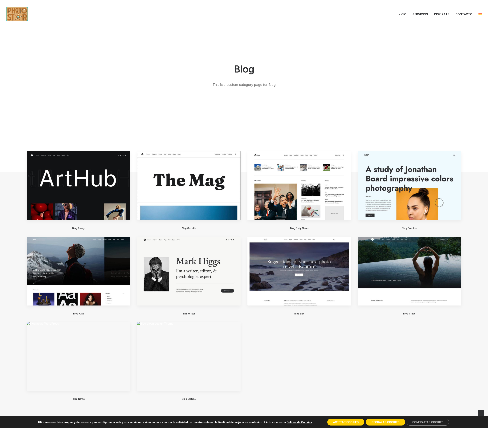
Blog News (78, 398)
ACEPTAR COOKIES (346, 422)
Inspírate (441, 14)
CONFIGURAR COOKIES (427, 422)
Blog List (299, 313)
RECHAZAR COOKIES (385, 422)
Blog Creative (409, 228)
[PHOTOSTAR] (17, 14)
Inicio (402, 14)
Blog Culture (189, 398)
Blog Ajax (78, 313)
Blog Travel (409, 313)
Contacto (463, 14)
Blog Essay (78, 228)
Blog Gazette (188, 228)
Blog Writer (188, 313)
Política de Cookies (299, 422)
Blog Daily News (299, 228)
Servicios (420, 14)
